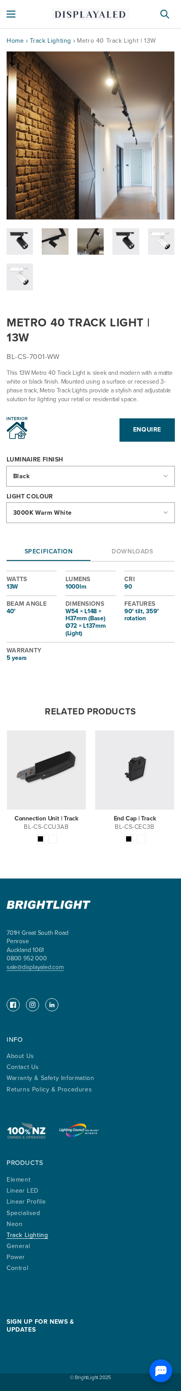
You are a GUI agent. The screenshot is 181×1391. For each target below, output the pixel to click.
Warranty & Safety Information (50, 1078)
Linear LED (23, 1190)
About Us (20, 1056)
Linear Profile (26, 1201)
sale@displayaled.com (35, 967)
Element (18, 1179)
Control (17, 1268)
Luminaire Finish (35, 460)
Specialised (23, 1213)
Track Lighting (51, 40)
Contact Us (23, 1067)
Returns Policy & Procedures (49, 1089)
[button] (11, 14)
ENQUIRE (147, 429)
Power (16, 1257)
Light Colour (30, 497)
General (18, 1246)
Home (15, 40)
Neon (14, 1224)
